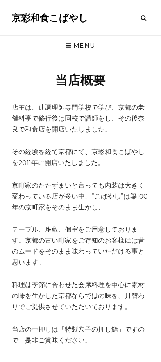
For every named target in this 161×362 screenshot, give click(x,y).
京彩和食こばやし (50, 17)
